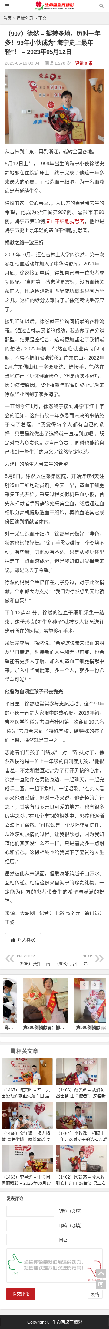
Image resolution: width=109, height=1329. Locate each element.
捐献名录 (24, 18)
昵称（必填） (71, 1211)
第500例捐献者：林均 (80, 1027)
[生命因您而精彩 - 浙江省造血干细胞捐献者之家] (54, 9)
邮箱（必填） (71, 1225)
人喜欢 (26, 939)
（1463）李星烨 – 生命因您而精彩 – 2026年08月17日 (26, 1183)
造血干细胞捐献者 (65, 221)
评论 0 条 (84, 63)
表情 (95, 1294)
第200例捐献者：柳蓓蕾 (29, 1027)
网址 (63, 1239)
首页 (7, 18)
